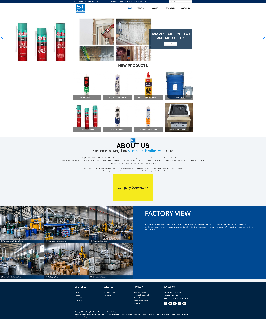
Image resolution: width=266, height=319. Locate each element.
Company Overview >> (133, 188)
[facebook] (175, 303)
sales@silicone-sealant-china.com (122, 1)
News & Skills (170, 8)
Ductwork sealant (118, 129)
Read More (170, 44)
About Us (140, 8)
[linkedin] (184, 303)
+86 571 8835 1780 (175, 292)
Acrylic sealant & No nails (141, 295)
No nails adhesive (87, 97)
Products (154, 8)
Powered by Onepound (83, 317)
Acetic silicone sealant (140, 292)
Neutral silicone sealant (141, 301)
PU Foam (137, 303)
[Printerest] (180, 303)
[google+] (166, 303)
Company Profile (109, 292)
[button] (131, 59)
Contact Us (185, 8)
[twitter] (170, 303)
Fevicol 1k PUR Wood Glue (148, 97)
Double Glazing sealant (141, 298)
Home (130, 8)
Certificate (107, 295)
